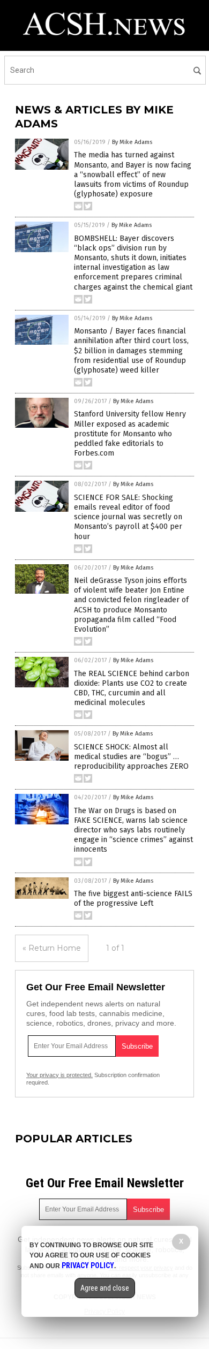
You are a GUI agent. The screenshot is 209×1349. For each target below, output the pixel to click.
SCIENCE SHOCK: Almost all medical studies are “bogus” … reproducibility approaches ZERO (131, 756)
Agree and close (104, 1288)
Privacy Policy (88, 1265)
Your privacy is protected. (59, 1075)
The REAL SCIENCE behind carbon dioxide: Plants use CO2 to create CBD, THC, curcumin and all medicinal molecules (131, 688)
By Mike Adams (132, 142)
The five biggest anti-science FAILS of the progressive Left (133, 898)
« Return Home (52, 948)
